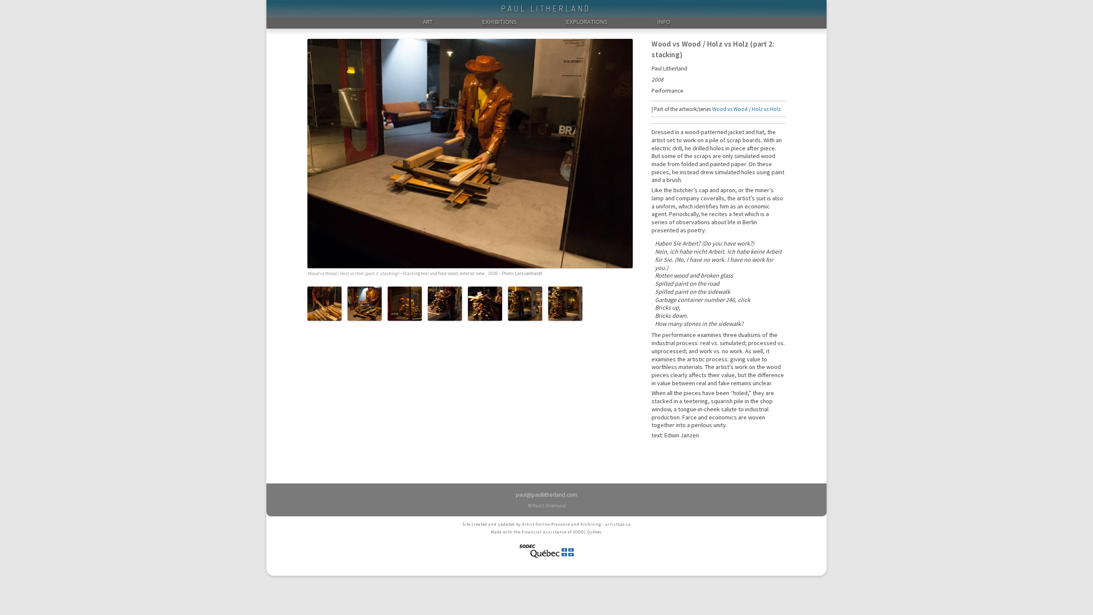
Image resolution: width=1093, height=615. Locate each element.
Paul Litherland (546, 8)
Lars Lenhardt (528, 273)
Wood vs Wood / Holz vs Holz (746, 108)
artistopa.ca (618, 524)
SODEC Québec (587, 532)
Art (428, 22)
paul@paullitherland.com (546, 494)
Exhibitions (499, 22)
